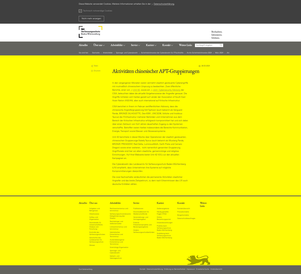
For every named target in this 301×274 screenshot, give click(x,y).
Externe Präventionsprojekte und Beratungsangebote (142, 225)
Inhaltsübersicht (216, 269)
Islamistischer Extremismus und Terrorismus (116, 235)
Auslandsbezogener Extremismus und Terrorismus (117, 242)
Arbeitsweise (94, 214)
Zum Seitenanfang (85, 269)
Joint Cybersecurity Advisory (166, 90)
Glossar (92, 245)
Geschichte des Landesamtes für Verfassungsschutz (96, 240)
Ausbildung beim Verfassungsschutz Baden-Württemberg (164, 236)
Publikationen (138, 209)
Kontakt (142, 269)
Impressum (191, 269)
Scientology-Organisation (119, 247)
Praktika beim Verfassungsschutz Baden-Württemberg (164, 228)
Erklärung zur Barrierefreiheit (174, 269)
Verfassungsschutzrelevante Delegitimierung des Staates (120, 216)
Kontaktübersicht (183, 209)
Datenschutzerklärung (164, 4)
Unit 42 (136, 90)
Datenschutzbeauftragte (186, 218)
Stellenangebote (163, 209)
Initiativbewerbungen (165, 223)
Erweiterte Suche (202, 269)
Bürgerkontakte (183, 215)
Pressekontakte (183, 212)
